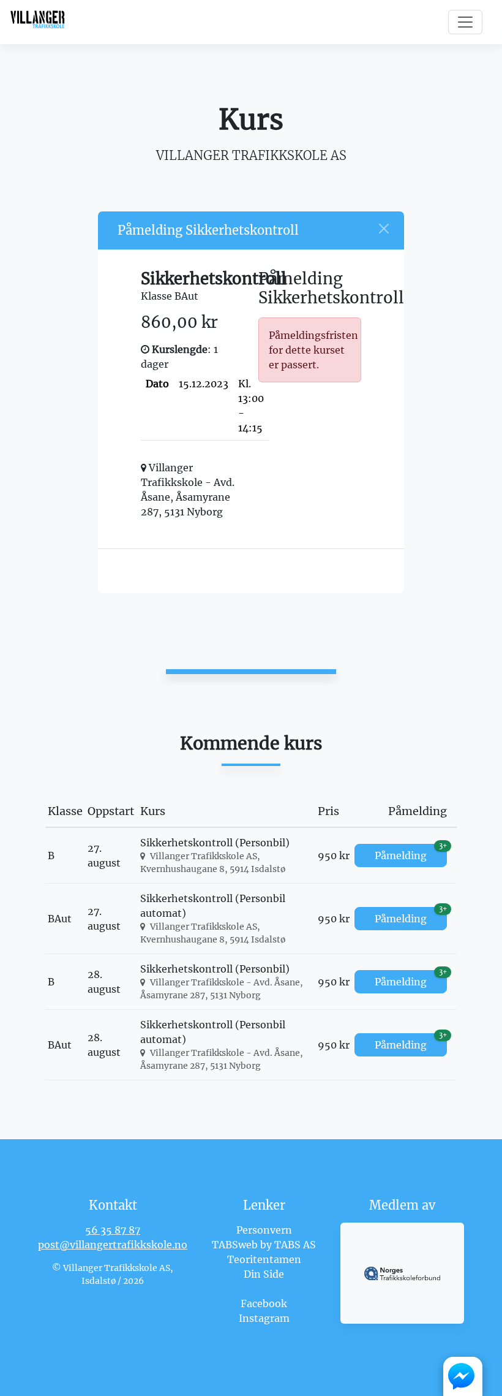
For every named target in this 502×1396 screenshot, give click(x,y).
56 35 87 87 (112, 1230)
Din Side (264, 1274)
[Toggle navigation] (465, 22)
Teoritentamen (264, 1259)
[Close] (384, 228)
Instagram (264, 1318)
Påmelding (411, 853)
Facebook (264, 1303)
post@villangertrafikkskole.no (112, 1245)
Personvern (264, 1230)
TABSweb (235, 1245)
